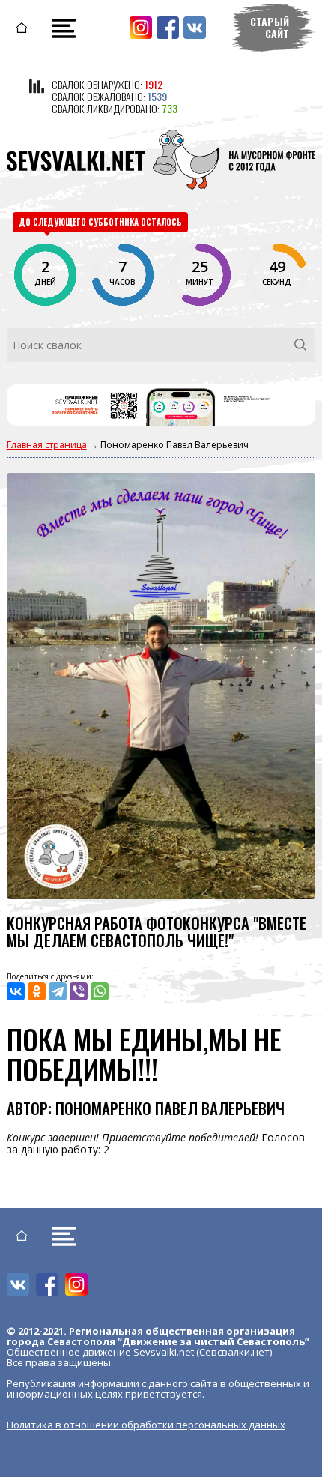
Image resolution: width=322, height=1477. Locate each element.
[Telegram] (58, 991)
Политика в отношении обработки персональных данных (146, 1424)
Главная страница (47, 444)
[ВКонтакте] (16, 991)
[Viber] (79, 991)
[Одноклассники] (37, 991)
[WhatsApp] (100, 991)
